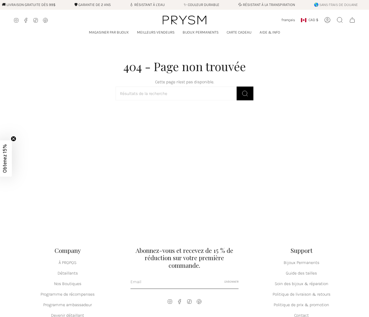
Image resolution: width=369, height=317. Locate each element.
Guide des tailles (301, 273)
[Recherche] (245, 93)
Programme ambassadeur (67, 304)
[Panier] (352, 20)
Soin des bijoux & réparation (301, 283)
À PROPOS (67, 262)
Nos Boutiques (67, 283)
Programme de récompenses (68, 294)
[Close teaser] (13, 138)
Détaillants (68, 273)
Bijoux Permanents (301, 262)
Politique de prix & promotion (301, 304)
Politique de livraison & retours (301, 294)
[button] (109, 32)
